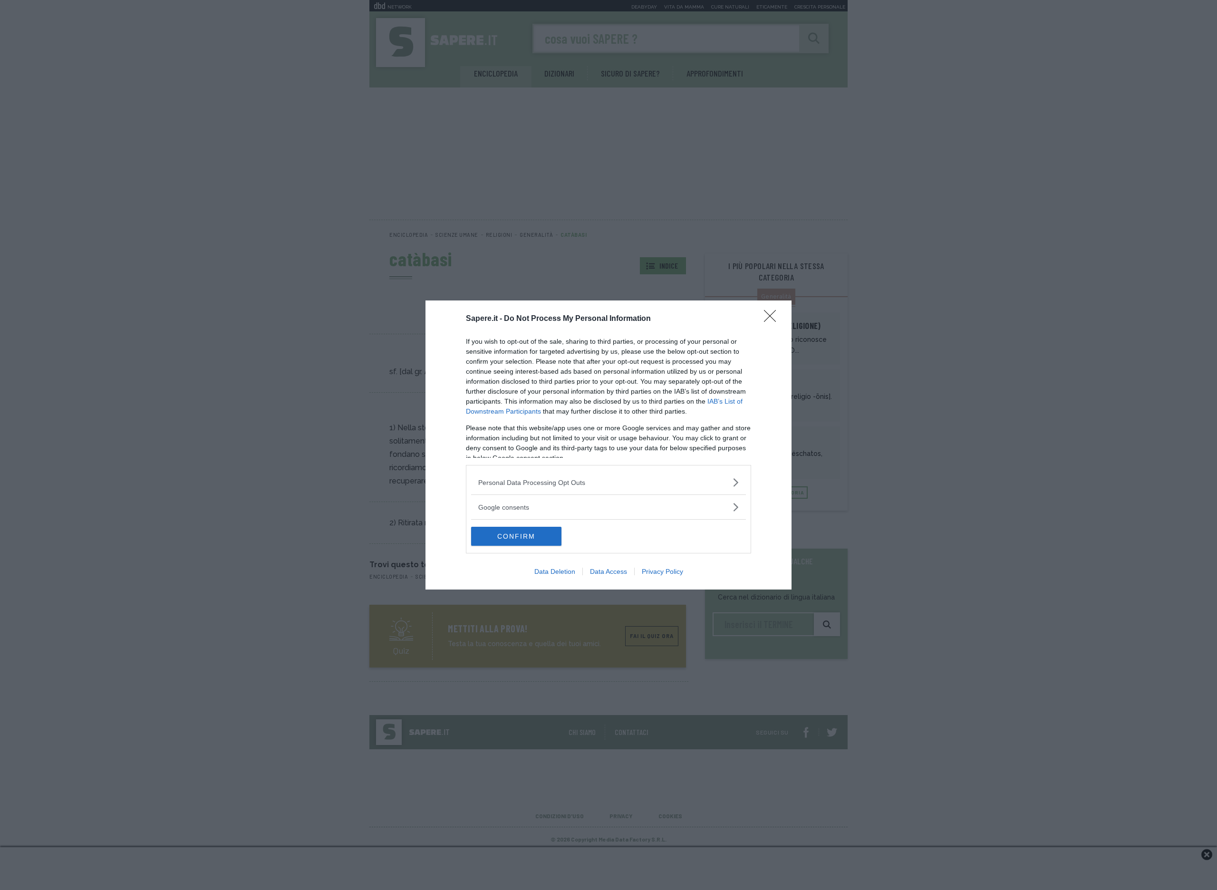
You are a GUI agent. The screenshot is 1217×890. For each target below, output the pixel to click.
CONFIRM (516, 536)
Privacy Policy (662, 571)
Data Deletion (554, 571)
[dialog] (608, 445)
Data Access (608, 571)
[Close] (773, 319)
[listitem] (608, 482)
